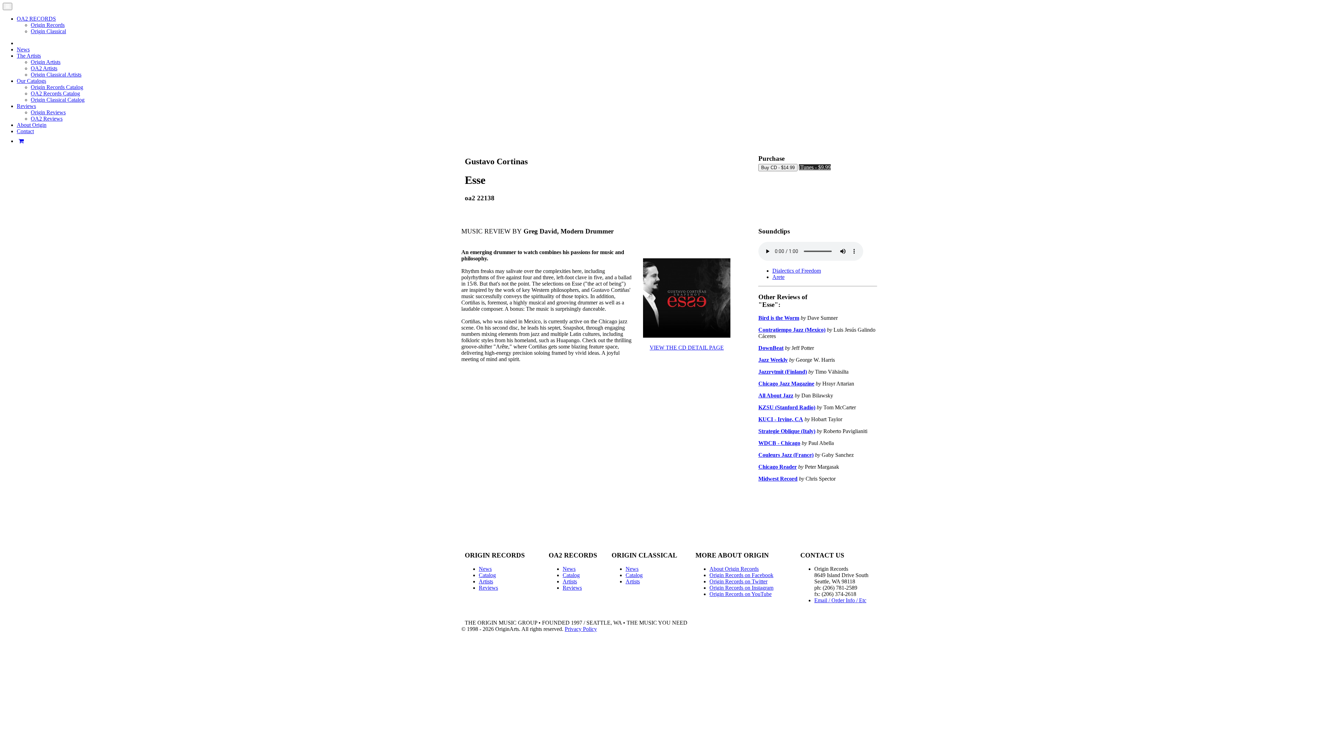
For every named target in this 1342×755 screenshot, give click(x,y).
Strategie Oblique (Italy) (786, 431)
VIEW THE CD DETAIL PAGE (687, 348)
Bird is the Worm (778, 318)
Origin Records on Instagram (741, 588)
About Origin (31, 125)
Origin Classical (48, 31)
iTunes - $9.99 (815, 167)
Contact (25, 131)
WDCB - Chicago (779, 443)
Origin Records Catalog (57, 87)
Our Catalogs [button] (31, 81)
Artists (486, 581)
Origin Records (48, 25)
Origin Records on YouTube (740, 594)
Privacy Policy (581, 629)
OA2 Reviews (47, 119)
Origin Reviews (48, 112)
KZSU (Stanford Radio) (786, 407)
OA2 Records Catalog (55, 93)
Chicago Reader (777, 467)
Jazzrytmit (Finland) (782, 372)
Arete (778, 277)
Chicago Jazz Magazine (786, 384)
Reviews (488, 588)
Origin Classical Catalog (58, 100)
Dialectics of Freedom (796, 271)
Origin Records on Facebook (741, 575)
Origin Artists (45, 62)
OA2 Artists (44, 68)
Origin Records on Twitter (738, 581)
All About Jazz (775, 395)
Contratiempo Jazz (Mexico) (791, 330)
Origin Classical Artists (56, 75)
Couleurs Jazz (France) (786, 455)
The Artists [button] (29, 56)
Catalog (487, 575)
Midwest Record (778, 479)
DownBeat (771, 348)
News (23, 49)
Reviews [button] (26, 106)
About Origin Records (734, 569)
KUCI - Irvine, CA (780, 419)
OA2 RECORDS (36, 19)
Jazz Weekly (773, 360)
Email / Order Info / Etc (840, 600)
